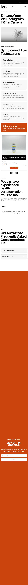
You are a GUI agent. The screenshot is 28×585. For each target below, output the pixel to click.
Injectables (4, 161)
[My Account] (25, 6)
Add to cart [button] (14, 167)
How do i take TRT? (7, 256)
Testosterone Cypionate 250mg (9, 163)
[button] (12, 6)
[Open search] (20, 6)
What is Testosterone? (8, 250)
